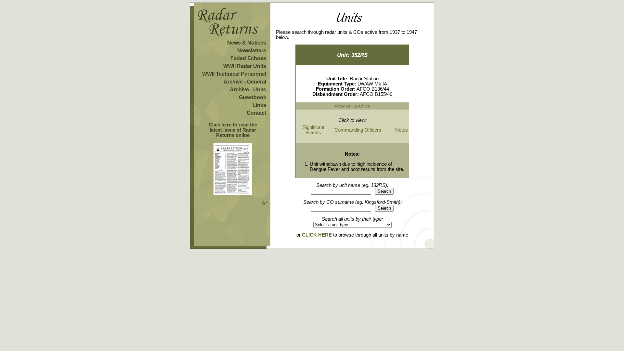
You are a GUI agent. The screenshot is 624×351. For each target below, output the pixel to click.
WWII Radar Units (244, 66)
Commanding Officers (357, 130)
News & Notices (246, 43)
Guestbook (252, 97)
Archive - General (245, 81)
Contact (256, 113)
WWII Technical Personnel (234, 74)
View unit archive (352, 106)
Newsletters (251, 50)
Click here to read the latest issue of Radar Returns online (233, 130)
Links (259, 105)
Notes (401, 130)
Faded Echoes (248, 58)
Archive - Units (248, 89)
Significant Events (313, 130)
